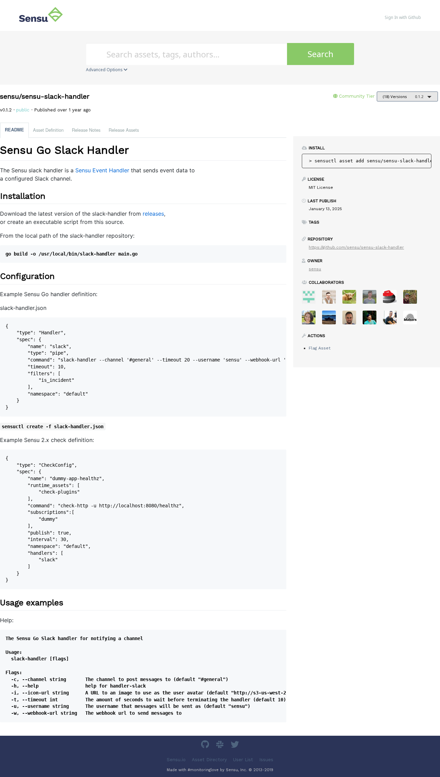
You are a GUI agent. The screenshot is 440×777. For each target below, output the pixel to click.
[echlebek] (351, 299)
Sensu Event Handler (102, 170)
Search (320, 54)
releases (153, 213)
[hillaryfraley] (311, 319)
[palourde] (392, 319)
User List (243, 759)
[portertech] (372, 299)
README (14, 130)
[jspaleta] (392, 299)
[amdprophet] (412, 299)
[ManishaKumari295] (311, 299)
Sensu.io (176, 759)
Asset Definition (48, 130)
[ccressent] (351, 319)
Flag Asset (319, 348)
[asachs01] (331, 299)
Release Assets (124, 130)
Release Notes (86, 130)
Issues (266, 759)
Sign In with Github (403, 17)
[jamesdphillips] (372, 319)
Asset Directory (209, 759)
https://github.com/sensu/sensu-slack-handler (356, 247)
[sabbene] (331, 319)
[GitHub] (205, 746)
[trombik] (412, 319)
